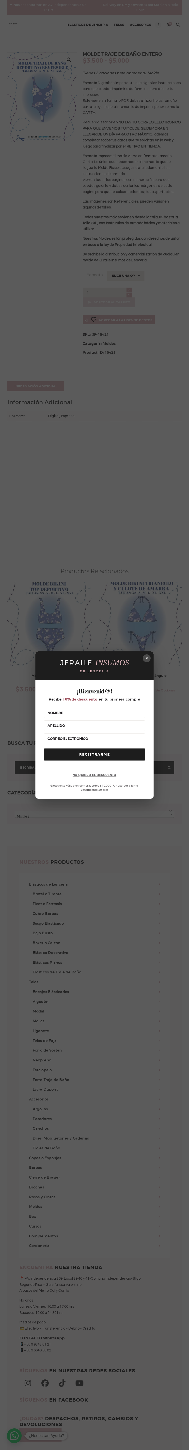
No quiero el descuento (94, 775)
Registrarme (94, 754)
